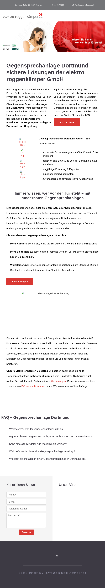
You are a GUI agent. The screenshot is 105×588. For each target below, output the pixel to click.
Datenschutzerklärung (62, 573)
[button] (100, 16)
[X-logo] (57, 556)
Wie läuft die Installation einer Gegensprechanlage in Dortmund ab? (47, 458)
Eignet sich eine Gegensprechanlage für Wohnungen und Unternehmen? (50, 436)
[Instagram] (47, 556)
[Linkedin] (66, 556)
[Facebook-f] (38, 556)
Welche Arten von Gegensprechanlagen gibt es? (36, 429)
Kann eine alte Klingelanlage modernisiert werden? (38, 444)
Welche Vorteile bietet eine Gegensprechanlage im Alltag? (42, 451)
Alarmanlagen (58, 381)
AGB (83, 573)
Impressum (36, 573)
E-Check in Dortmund (33, 386)
